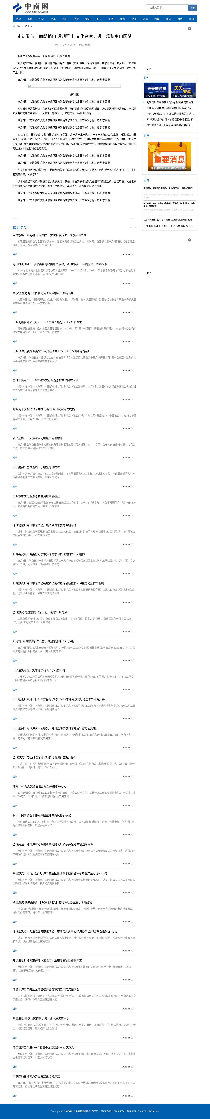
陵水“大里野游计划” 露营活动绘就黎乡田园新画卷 (170, 220)
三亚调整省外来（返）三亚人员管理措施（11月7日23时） (175, 226)
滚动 (145, 19)
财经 (180, 19)
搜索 (192, 8)
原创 (30, 19)
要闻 (168, 19)
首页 (18, 19)
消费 (76, 19)
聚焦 (122, 19)
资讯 (87, 19)
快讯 (191, 19)
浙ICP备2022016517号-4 (113, 1111)
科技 (99, 19)
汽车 (53, 19)
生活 (110, 19)
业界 (41, 19)
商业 (64, 19)
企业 (133, 19)
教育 (157, 19)
